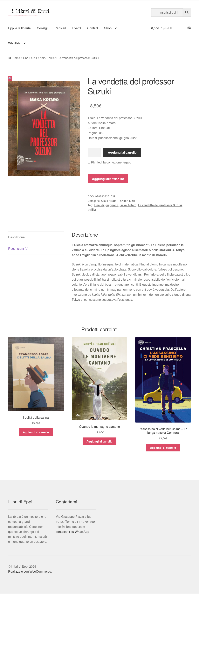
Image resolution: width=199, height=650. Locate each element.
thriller (92, 209)
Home (16, 58)
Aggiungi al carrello (122, 152)
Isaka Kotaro (128, 205)
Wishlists (14, 43)
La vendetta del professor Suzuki (160, 205)
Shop (108, 28)
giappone (112, 205)
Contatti (92, 28)
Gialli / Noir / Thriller (43, 58)
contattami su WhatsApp (72, 531)
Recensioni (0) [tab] (18, 248)
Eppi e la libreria (19, 28)
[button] (10, 78)
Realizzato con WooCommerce (29, 571)
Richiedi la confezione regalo (110, 162)
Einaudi (99, 205)
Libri (25, 58)
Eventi (76, 28)
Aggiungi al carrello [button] (36, 432)
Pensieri (60, 28)
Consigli (42, 28)
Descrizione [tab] (16, 237)
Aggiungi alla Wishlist (108, 178)
